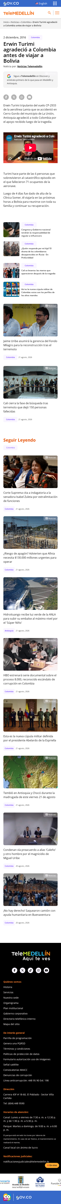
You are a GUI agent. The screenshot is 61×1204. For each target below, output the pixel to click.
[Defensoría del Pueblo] (25, 1182)
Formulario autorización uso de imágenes (26, 1059)
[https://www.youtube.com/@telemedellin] (46, 970)
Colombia (26, 22)
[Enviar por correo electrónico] (29, 97)
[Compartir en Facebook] (6, 97)
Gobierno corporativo (15, 1013)
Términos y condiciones (16, 1048)
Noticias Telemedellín (29, 66)
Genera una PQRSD (14, 1043)
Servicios (8, 992)
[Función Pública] (44, 1182)
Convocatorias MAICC (15, 1069)
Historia (7, 987)
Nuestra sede (11, 997)
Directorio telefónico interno (19, 1018)
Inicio (6, 22)
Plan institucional (13, 1008)
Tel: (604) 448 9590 (13, 1103)
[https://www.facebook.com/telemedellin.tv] (14, 970)
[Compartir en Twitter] (14, 97)
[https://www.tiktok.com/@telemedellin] (30, 970)
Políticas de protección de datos (21, 1054)
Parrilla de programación (17, 1038)
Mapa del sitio (11, 1024)
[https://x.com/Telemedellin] (22, 970)
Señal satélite (11, 1064)
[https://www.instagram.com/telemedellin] (38, 970)
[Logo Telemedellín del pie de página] (30, 955)
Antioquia (9, 630)
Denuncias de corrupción (17, 1075)
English (43, 3)
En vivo (53, 1165)
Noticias (15, 22)
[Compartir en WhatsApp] (21, 97)
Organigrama (10, 1003)
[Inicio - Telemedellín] (18, 13)
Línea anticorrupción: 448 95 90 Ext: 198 (26, 1080)
